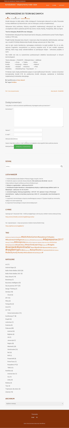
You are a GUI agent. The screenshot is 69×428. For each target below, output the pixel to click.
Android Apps (9, 267)
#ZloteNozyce (37, 252)
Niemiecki (10, 346)
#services (28, 250)
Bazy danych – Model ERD (57, 91)
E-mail (7, 134)
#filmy (27, 242)
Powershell (10, 358)
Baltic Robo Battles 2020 (13, 270)
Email (32, 417)
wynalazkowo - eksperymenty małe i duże (21, 4)
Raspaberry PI (11, 364)
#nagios (51, 245)
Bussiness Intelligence (12, 282)
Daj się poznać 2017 (11, 285)
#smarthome (36, 250)
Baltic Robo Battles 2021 (13, 273)
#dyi (23, 242)
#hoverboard (47, 242)
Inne (6, 307)
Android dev (11, 373)
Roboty (7, 383)
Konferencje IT (9, 316)
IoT (6, 310)
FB (37, 417)
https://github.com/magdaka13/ (14, 226)
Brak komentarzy (25, 18)
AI (6, 264)
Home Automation (13, 313)
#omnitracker (24, 247)
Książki (7, 319)
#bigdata (51, 237)
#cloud (32, 240)
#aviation (18, 237)
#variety (20, 252)
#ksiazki (18, 245)
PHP (8, 355)
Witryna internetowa (11, 139)
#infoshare (53, 242)
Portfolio (8, 370)
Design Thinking (10, 288)
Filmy (7, 301)
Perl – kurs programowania (12, 91)
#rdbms (14, 82)
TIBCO (9, 367)
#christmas (27, 240)
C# (8, 337)
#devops (18, 242)
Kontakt (61, 5)
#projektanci (54, 247)
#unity (15, 252)
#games (40, 242)
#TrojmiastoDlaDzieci (48, 250)
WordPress (42, 423)
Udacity (7, 392)
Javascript (10, 340)
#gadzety (34, 242)
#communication (38, 240)
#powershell (46, 247)
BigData (9, 334)
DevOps (7, 292)
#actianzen (8, 237)
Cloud (9, 295)
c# (42, 252)
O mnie (54, 5)
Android (10, 331)
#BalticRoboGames (29, 237)
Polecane (8, 328)
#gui (43, 242)
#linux (23, 245)
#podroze (38, 247)
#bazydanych (42, 237)
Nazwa (7, 130)
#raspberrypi (12, 249)
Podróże (8, 325)
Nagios (9, 343)
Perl (8, 352)
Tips (6, 386)
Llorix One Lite (27, 423)
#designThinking (9, 242)
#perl (32, 247)
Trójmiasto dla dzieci (11, 389)
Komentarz (9, 109)
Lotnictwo (8, 322)
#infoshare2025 (10, 245)
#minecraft (44, 245)
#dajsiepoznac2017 (53, 239)
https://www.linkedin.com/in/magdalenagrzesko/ (19, 216)
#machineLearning (33, 245)
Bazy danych (21, 80)
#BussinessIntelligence (14, 240)
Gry (8, 377)
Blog (47, 5)
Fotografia (8, 304)
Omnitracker (11, 349)
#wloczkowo (28, 252)
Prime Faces (11, 361)
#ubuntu (56, 250)
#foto (30, 242)
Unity (9, 380)
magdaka (7, 18)
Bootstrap (8, 279)
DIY (6, 298)
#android (13, 237)
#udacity (9, 252)
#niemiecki (11, 247)
